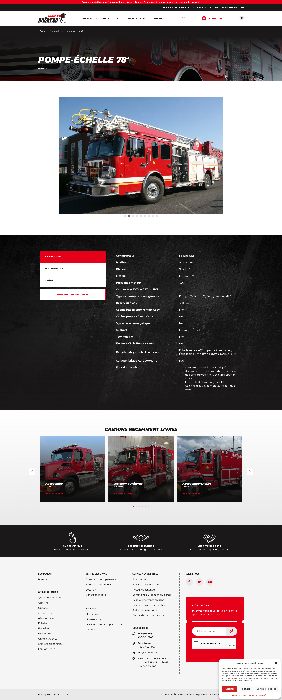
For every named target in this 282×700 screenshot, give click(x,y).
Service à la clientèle (174, 7)
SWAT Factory (211, 694)
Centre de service (96, 574)
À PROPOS (91, 608)
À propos (198, 7)
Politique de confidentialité (257, 695)
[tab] (73, 257)
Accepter (229, 689)
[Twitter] (199, 582)
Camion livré (56, 31)
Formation (160, 18)
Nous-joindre (229, 7)
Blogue (214, 7)
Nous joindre (140, 628)
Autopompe (54, 483)
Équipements (90, 18)
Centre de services (137, 18)
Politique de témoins (239, 695)
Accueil (43, 31)
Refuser (246, 689)
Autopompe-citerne (128, 483)
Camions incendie (110, 18)
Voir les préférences (266, 689)
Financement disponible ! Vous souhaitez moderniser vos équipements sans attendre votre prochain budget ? (141, 2)
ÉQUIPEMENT (45, 574)
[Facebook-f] (189, 582)
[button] (276, 663)
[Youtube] (209, 582)
